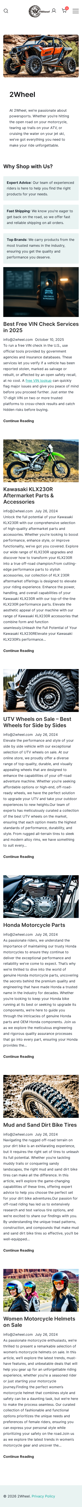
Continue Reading (18, 421)
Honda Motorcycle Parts (34, 925)
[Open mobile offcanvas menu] (76, 11)
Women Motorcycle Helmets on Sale (39, 1322)
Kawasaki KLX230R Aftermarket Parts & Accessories (28, 495)
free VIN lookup (39, 380)
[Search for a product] (6, 11)
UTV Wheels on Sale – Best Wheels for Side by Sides (37, 722)
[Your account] (53, 11)
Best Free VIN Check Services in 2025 (41, 327)
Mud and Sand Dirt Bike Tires (40, 1125)
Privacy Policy (43, 1496)
